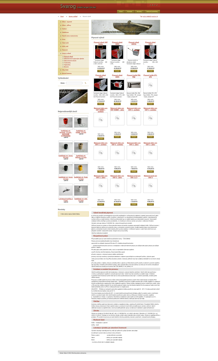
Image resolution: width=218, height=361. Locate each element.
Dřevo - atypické (67, 21)
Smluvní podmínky (152, 11)
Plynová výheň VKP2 (117, 43)
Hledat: (63, 83)
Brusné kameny (67, 73)
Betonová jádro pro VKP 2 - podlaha (134, 109)
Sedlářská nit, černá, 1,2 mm (65, 178)
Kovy (63, 39)
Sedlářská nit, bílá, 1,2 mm (81, 199)
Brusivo (66, 67)
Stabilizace (65, 32)
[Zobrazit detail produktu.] (101, 52)
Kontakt (129, 11)
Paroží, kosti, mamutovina (70, 36)
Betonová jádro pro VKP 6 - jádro (117, 176)
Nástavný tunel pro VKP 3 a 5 (133, 176)
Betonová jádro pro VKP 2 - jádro (134, 143)
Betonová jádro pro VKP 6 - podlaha (117, 143)
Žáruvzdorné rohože (70, 60)
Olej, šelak (65, 70)
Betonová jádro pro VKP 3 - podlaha (150, 109)
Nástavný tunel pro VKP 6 (150, 176)
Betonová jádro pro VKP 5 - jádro (100, 176)
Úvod (121, 11)
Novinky (139, 11)
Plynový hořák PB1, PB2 (134, 76)
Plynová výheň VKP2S (134, 43)
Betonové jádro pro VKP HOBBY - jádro (117, 109)
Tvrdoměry (67, 62)
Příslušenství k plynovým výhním (74, 58)
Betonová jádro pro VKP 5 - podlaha (100, 143)
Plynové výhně (68, 56)
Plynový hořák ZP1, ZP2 (150, 76)
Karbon (64, 28)
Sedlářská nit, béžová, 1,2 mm (81, 156)
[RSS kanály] (157, 5)
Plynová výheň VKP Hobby (101, 43)
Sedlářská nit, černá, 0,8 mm (65, 156)
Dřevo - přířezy (66, 25)
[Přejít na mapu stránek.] (152, 5)
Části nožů (65, 43)
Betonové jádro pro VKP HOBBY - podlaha (100, 109)
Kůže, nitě (65, 46)
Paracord (65, 50)
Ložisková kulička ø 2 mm (66, 199)
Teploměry (67, 64)
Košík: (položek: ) (150, 16)
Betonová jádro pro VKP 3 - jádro (150, 143)
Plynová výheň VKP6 (117, 76)
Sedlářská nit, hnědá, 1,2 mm (81, 131)
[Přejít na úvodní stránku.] (82, 6)
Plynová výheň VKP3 (150, 43)
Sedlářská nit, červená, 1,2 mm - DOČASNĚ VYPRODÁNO (65, 133)
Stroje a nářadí (73, 16)
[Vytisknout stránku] (155, 5)
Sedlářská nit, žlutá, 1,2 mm (81, 178)
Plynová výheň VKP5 (100, 76)
